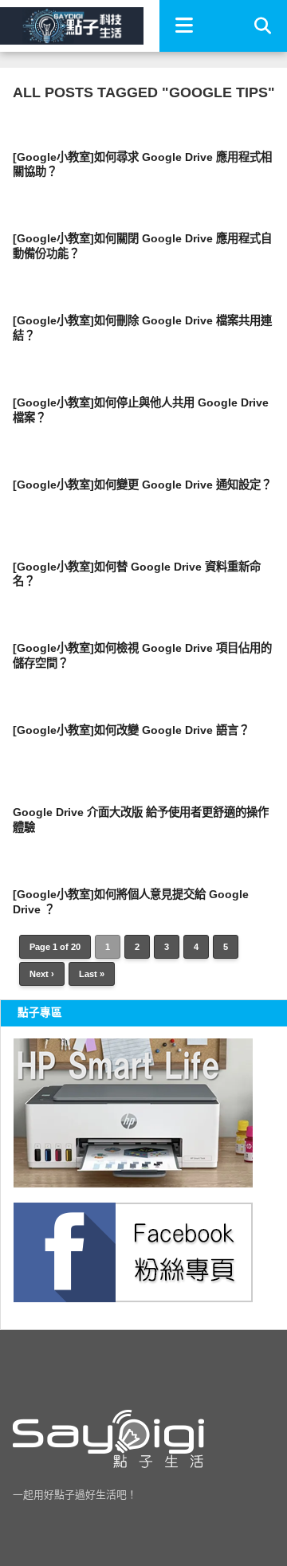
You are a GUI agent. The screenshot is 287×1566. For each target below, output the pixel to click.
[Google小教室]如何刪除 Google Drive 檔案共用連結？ (142, 328)
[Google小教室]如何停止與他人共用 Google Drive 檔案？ (141, 410)
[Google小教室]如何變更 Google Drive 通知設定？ (142, 484)
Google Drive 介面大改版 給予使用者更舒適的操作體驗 (141, 820)
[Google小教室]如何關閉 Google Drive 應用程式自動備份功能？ (142, 246)
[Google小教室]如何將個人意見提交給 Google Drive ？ (131, 902)
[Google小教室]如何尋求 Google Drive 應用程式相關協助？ (142, 165)
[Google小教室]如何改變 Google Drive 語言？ (131, 730)
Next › (41, 974)
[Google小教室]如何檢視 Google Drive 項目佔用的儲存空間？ (142, 655)
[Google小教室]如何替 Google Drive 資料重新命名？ (137, 574)
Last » (91, 974)
